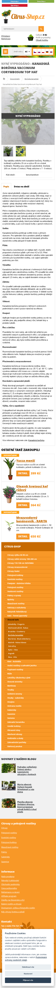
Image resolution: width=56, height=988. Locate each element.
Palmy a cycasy (14, 595)
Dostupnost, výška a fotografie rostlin (18, 907)
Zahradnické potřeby (16, 742)
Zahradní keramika (15, 722)
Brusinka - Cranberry (16, 631)
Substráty (11, 710)
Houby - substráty (15, 698)
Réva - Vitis (12, 657)
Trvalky (10, 689)
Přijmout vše (28, 980)
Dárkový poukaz (14, 746)
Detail (23, 473)
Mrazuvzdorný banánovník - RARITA (31, 519)
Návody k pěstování (10, 880)
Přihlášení (5, 36)
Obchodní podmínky (10, 884)
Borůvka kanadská (31, 79)
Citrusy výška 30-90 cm (17, 555)
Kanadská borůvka (36, 440)
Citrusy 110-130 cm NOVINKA (20, 563)
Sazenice (11, 714)
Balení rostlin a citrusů (11, 904)
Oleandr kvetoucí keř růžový (32, 488)
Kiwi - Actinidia (14, 661)
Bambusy (11, 685)
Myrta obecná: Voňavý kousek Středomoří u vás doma (25, 788)
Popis (6, 186)
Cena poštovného (9, 888)
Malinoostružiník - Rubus (18, 628)
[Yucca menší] (9, 468)
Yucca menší (25, 460)
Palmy (4, 852)
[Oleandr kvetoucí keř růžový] (9, 494)
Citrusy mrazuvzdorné (17, 567)
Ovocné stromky (14, 681)
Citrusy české (13, 571)
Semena (11, 718)
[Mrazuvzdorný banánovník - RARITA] (9, 525)
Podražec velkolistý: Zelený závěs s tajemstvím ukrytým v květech (27, 771)
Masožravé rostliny (15, 603)
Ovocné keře (15, 79)
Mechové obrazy (14, 734)
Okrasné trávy (13, 730)
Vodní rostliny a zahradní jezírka (21, 665)
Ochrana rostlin (14, 706)
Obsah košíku (42, 40)
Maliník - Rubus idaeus (17, 642)
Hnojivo (10, 702)
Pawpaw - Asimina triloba (18, 583)
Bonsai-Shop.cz (4, 79)
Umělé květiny (14, 726)
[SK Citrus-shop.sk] (39, 52)
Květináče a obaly (15, 738)
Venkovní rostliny (15, 591)
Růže (9, 673)
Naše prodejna (7, 876)
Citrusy (4, 828)
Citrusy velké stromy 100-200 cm (22, 559)
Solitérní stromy (14, 694)
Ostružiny (12, 646)
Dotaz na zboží (21, 186)
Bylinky (10, 599)
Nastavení (28, 974)
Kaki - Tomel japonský (17, 615)
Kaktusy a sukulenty (16, 607)
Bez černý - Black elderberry (19, 639)
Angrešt (11, 653)
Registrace (5, 38)
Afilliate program (8, 896)
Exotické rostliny (15, 579)
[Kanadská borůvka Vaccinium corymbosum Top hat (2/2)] (21, 151)
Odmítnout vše (28, 967)
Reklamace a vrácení (10, 892)
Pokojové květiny (15, 575)
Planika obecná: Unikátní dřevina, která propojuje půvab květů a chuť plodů (27, 807)
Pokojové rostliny (15, 587)
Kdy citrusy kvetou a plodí (12, 911)
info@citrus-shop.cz (10, 928)
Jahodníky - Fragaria (16, 624)
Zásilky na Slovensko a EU (12, 900)
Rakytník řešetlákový (17, 611)
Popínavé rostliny (15, 669)
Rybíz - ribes (13, 650)
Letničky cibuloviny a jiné (18, 677)
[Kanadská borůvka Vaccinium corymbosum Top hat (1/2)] (8, 151)
